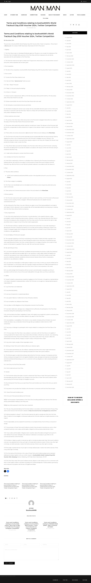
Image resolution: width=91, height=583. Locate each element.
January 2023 (69, 163)
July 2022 (68, 181)
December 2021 (70, 203)
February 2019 (69, 307)
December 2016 (70, 387)
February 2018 (69, 344)
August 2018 (69, 325)
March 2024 (69, 120)
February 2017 (69, 381)
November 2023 (70, 132)
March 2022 (69, 194)
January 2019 (69, 310)
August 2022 (69, 178)
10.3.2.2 (5, 405)
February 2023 (69, 160)
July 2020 (68, 255)
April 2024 (68, 117)
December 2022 (70, 166)
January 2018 (69, 347)
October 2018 (69, 319)
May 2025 (68, 77)
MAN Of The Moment (54, 14)
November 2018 (70, 316)
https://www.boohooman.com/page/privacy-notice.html (42, 410)
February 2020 (69, 270)
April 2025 (68, 80)
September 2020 (70, 249)
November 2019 (70, 279)
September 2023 (70, 138)
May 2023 (68, 151)
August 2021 (69, 215)
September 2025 (70, 65)
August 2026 (69, 37)
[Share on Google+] (14, 498)
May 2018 (68, 335)
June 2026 (68, 43)
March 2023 (69, 157)
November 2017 (70, 353)
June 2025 (68, 74)
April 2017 (68, 375)
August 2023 (69, 141)
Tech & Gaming (81, 14)
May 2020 (68, 261)
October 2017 (69, 356)
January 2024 (69, 126)
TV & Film (45, 18)
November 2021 (70, 206)
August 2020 (69, 252)
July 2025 (68, 71)
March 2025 (69, 83)
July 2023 (68, 144)
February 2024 (69, 123)
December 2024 (70, 92)
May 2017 (68, 371)
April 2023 (68, 154)
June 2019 (68, 295)
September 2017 (70, 359)
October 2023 (69, 135)
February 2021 (69, 233)
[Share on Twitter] (12, 498)
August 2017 (69, 362)
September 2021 (70, 212)
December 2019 (70, 276)
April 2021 (68, 227)
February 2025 (69, 86)
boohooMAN (31, 510)
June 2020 (68, 258)
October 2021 (69, 209)
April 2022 (68, 190)
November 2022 (70, 169)
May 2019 (68, 298)
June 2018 (68, 332)
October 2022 (69, 172)
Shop (5, 14)
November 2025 (70, 59)
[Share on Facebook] (10, 498)
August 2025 (69, 68)
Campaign (24, 14)
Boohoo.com (8, 45)
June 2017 (68, 368)
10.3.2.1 (5, 399)
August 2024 (69, 105)
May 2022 (68, 187)
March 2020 (69, 267)
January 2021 (69, 236)
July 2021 (68, 218)
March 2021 (68, 230)
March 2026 (69, 52)
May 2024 (68, 114)
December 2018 (70, 313)
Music (65, 14)
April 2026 (68, 49)
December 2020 (70, 240)
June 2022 (68, 184)
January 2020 (69, 273)
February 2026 (69, 55)
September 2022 (70, 175)
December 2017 (70, 350)
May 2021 (68, 224)
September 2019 (70, 286)
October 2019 (69, 283)
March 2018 (69, 341)
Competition (33, 14)
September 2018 (70, 322)
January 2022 (69, 200)
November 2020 (70, 243)
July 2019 (68, 292)
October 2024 (69, 98)
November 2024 (70, 95)
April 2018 (68, 338)
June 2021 (68, 221)
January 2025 (69, 89)
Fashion (43, 14)
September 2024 (70, 101)
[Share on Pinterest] (17, 498)
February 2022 (69, 197)
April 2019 (68, 301)
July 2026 (68, 40)
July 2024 (68, 108)
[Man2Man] (45, 8)
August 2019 (69, 289)
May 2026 (68, 46)
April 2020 (68, 264)
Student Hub (14, 14)
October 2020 (69, 246)
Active (72, 14)
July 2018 (68, 329)
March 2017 (68, 378)
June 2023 (68, 147)
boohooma (18, 81)
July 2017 (68, 365)
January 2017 (69, 384)
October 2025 (69, 62)
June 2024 (68, 111)
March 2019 (69, 304)
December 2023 (70, 129)
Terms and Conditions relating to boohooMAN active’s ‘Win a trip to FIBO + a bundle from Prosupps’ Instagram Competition (12, 525)
